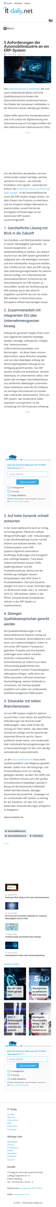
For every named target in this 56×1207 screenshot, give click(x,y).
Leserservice (12, 1147)
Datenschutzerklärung (18, 501)
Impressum (12, 1126)
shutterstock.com (21, 1194)
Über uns (11, 1117)
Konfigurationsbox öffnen (30, 1188)
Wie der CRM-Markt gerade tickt (15, 991)
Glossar (10, 1145)
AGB (9, 1123)
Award (10, 1150)
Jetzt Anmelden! (28, 482)
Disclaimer (12, 1129)
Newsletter (12, 1153)
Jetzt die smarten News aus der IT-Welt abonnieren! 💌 (26, 466)
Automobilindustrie (17, 835)
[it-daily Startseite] (22, 11)
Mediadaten (12, 1142)
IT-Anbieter (12, 1156)
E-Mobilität (38, 835)
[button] (8, 28)
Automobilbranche (22, 759)
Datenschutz (12, 1120)
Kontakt (10, 1114)
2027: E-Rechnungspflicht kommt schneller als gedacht (15, 1023)
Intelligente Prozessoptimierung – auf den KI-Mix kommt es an (39, 1023)
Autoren (10, 1160)
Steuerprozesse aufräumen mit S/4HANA (39, 991)
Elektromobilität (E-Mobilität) (23, 88)
